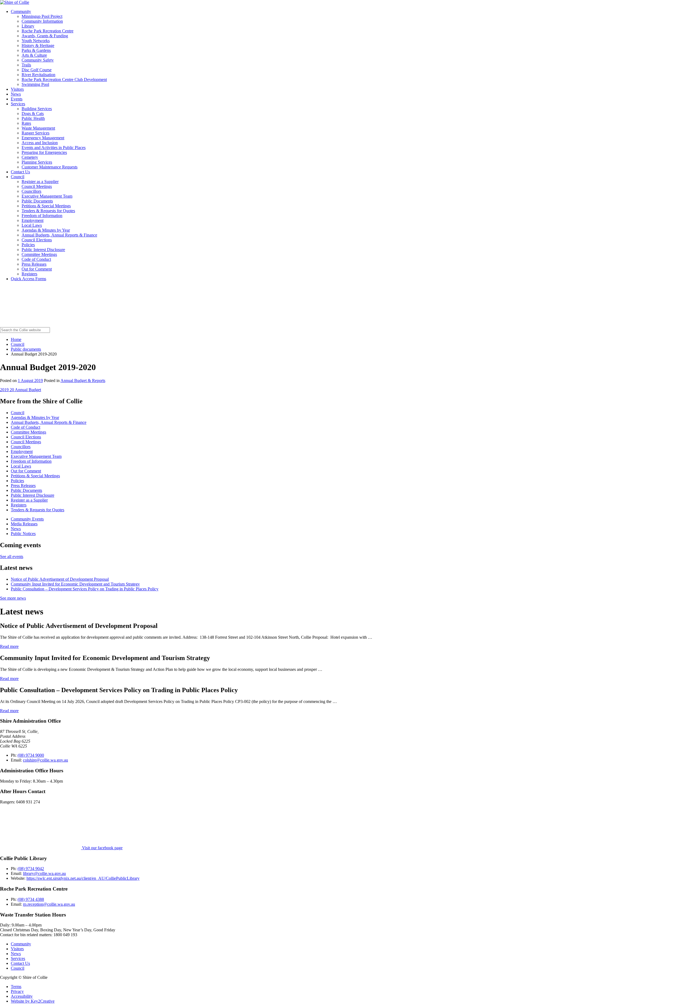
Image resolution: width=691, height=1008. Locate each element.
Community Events (27, 519)
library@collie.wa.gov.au (44, 873)
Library (28, 26)
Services (18, 104)
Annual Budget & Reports (82, 380)
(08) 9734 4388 (31, 899)
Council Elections (37, 240)
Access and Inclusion (40, 142)
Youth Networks (36, 40)
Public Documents (37, 201)
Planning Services (37, 162)
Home (16, 339)
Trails (26, 65)
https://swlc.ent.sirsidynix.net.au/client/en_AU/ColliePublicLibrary (83, 878)
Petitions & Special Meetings (46, 206)
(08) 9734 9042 (31, 868)
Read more (9, 646)
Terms (16, 986)
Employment (32, 220)
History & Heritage (38, 45)
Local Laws (32, 225)
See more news (13, 598)
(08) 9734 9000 (31, 755)
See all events (11, 556)
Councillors (31, 191)
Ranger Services (35, 133)
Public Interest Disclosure (43, 249)
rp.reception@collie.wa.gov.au (49, 904)
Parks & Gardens (36, 50)
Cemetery (30, 157)
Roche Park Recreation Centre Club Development (64, 79)
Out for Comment (37, 269)
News (16, 94)
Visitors (17, 89)
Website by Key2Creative (33, 1001)
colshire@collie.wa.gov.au (45, 760)
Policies (28, 244)
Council (17, 176)
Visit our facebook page (102, 847)
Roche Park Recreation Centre (47, 31)
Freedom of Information (42, 215)
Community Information (42, 21)
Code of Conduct (36, 259)
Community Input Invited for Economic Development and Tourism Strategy (75, 584)
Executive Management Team (47, 196)
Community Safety (38, 60)
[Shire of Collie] (14, 2)
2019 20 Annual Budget (20, 389)
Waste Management (38, 128)
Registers (29, 274)
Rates (26, 123)
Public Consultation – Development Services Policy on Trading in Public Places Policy (84, 589)
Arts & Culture (34, 55)
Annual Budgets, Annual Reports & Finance (59, 235)
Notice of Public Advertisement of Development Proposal (60, 579)
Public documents (26, 349)
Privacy (17, 991)
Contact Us (20, 172)
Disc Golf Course (37, 69)
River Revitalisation (38, 74)
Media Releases (24, 524)
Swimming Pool (35, 84)
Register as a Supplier (40, 181)
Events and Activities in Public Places (54, 147)
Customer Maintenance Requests (49, 167)
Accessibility (22, 996)
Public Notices (23, 533)
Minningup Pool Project (42, 16)
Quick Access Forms (28, 278)
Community (21, 11)
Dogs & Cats (33, 113)
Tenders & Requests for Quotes (48, 210)
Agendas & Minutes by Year (46, 230)
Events (16, 99)
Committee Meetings (39, 254)
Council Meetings (37, 186)
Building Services (37, 108)
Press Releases (34, 264)
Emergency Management (43, 138)
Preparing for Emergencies (44, 152)
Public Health (33, 118)
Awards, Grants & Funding (45, 35)
